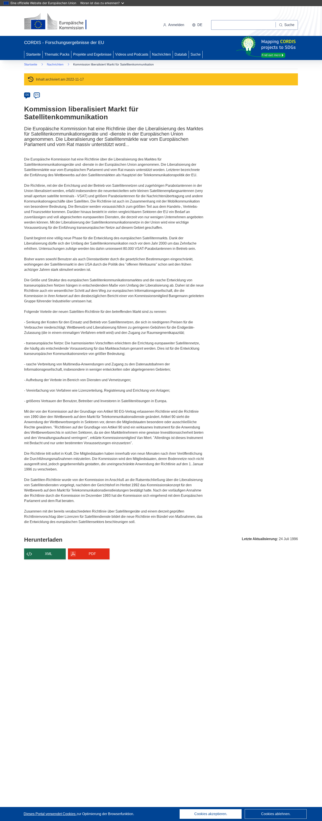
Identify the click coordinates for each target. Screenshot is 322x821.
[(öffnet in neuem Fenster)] (59, 22)
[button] (197, 25)
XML (48, 554)
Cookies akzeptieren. (210, 814)
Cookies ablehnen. (275, 814)
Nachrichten (161, 54)
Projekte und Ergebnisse (92, 54)
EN (37, 94)
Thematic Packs (56, 54)
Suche (196, 54)
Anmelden (176, 25)
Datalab (181, 54)
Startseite (33, 54)
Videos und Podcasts (131, 54)
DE (27, 94)
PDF (92, 554)
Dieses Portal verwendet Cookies (50, 814)
